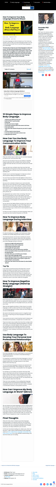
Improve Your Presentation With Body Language (10, 465)
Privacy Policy (36, 476)
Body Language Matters (8, 484)
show (28, 69)
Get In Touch (36, 475)
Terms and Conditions (38, 478)
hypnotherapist (46, 47)
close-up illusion (48, 49)
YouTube (35, 479)
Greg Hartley (48, 70)
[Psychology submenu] (31, 2)
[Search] (32, 8)
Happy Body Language (50, 465)
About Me (35, 472)
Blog (34, 473)
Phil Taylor (8, 476)
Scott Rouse (41, 72)
